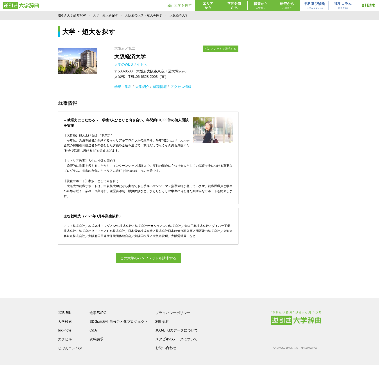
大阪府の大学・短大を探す (143, 15)
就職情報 (160, 87)
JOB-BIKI (65, 313)
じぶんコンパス (70, 348)
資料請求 (368, 5)
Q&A (93, 330)
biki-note (64, 330)
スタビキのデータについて (176, 339)
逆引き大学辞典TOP (72, 15)
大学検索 (65, 321)
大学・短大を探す (105, 15)
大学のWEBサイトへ (131, 64)
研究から (287, 5)
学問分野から (234, 5)
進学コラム (343, 5)
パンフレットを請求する (220, 48)
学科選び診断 (314, 5)
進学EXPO (97, 313)
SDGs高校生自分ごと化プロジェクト (118, 321)
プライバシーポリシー (172, 313)
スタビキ (65, 339)
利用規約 (162, 321)
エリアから (208, 5)
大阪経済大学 (130, 56)
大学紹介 (142, 87)
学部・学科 (123, 87)
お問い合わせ (165, 348)
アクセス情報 (180, 87)
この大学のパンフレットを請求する (148, 258)
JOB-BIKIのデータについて (176, 330)
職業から (261, 5)
